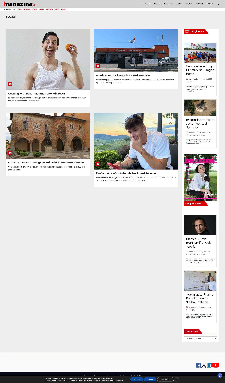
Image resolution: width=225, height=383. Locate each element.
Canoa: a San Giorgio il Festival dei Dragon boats (200, 70)
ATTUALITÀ (146, 4)
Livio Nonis (193, 79)
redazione (192, 132)
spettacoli (49, 9)
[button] (218, 4)
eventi (20, 9)
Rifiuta (150, 379)
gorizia (57, 9)
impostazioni (118, 380)
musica (41, 9)
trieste (35, 9)
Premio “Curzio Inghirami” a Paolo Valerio (198, 242)
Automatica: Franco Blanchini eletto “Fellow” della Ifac (199, 298)
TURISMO (199, 4)
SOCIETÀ (189, 4)
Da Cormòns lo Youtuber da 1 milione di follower (126, 173)
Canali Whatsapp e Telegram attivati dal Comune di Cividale (46, 162)
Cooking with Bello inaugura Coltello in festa (36, 93)
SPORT (179, 4)
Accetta (137, 379)
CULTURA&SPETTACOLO (163, 4)
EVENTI (210, 4)
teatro (63, 9)
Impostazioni (165, 379)
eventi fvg (27, 9)
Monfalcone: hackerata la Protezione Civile (123, 75)
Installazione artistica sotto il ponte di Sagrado (200, 123)
